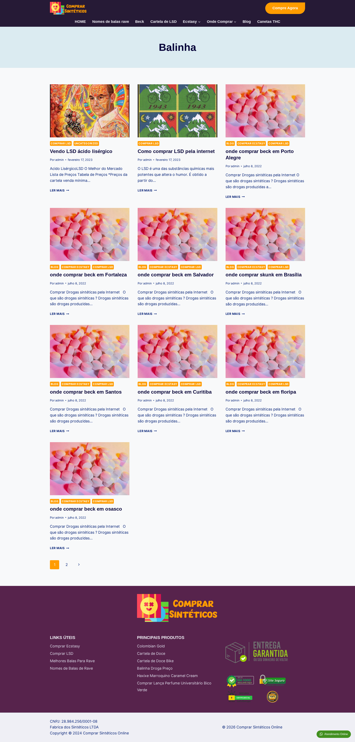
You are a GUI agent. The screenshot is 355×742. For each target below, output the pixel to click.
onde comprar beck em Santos (86, 392)
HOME (80, 22)
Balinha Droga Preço (155, 668)
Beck (139, 22)
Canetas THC (268, 22)
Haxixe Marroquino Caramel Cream (167, 676)
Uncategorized (86, 143)
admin (59, 159)
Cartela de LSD (163, 22)
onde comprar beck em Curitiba (175, 392)
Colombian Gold (151, 646)
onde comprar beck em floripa (261, 392)
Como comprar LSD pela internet (176, 151)
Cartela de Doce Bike (155, 661)
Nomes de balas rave (110, 22)
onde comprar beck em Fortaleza (88, 274)
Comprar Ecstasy (251, 143)
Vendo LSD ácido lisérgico (81, 151)
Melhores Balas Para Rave (72, 661)
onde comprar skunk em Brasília (264, 274)
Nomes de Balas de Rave (71, 668)
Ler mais (59, 190)
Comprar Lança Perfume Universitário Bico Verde (174, 686)
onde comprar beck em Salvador (176, 274)
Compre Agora (285, 8)
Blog (247, 22)
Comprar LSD (61, 143)
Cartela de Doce (151, 653)
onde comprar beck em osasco (86, 509)
